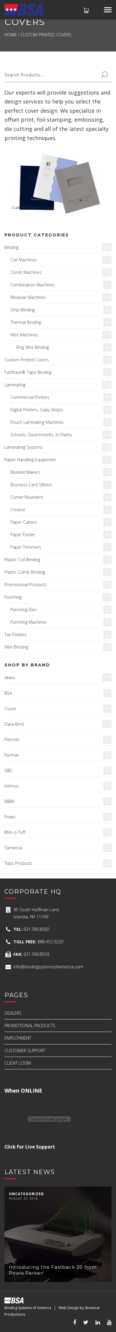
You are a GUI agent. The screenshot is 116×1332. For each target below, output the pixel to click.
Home (10, 34)
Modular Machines (28, 297)
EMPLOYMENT (17, 1038)
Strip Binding (22, 310)
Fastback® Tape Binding (27, 372)
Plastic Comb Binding (24, 572)
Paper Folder (22, 534)
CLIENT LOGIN (17, 1063)
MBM (9, 801)
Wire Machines (24, 335)
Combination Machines (32, 285)
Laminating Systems (23, 447)
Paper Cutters (23, 522)
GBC (8, 770)
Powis (9, 817)
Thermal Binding (25, 322)
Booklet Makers (25, 472)
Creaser (17, 509)
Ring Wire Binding (32, 347)
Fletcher (12, 739)
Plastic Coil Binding (22, 559)
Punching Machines (28, 622)
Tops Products (18, 863)
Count (10, 708)
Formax (11, 755)
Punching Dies (23, 609)
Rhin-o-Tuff (14, 832)
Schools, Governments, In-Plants (41, 434)
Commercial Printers (29, 397)
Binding (11, 247)
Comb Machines (26, 272)
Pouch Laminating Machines (37, 422)
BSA (8, 693)
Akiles (9, 677)
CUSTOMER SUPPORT (24, 1050)
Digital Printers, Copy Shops (36, 409)
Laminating (14, 384)
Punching (12, 597)
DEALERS (12, 1013)
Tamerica (13, 848)
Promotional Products (25, 584)
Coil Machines (23, 260)
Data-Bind (14, 724)
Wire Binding (16, 647)
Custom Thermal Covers (33, 207)
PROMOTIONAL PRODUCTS (29, 1025)
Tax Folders (15, 634)
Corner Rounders (26, 497)
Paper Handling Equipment (30, 459)
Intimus (11, 786)
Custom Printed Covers (26, 360)
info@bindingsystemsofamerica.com (48, 966)
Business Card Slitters (31, 484)
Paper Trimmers (25, 547)
